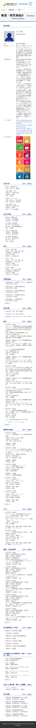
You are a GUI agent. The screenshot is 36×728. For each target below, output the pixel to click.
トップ (3, 9)
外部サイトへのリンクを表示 (15, 422)
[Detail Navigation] (30, 3)
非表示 (29, 183)
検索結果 (11, 9)
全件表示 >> (8, 303)
